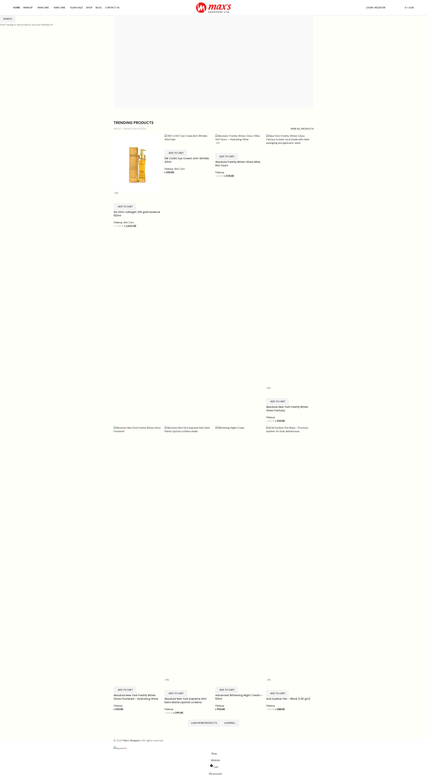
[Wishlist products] (396, 7)
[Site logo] (213, 7)
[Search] (390, 7)
